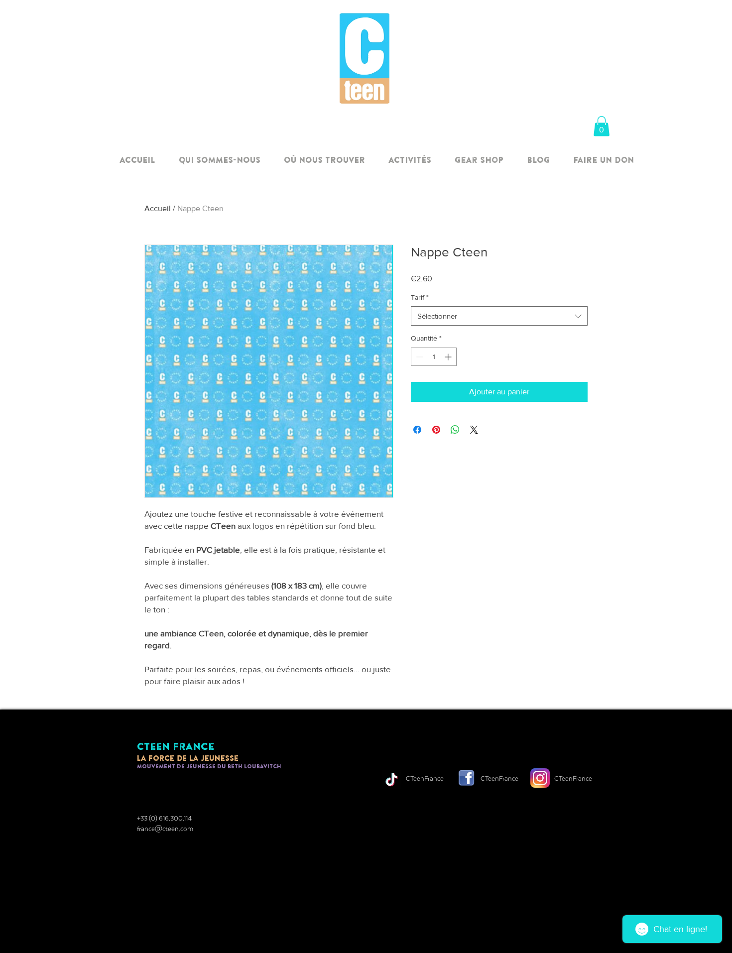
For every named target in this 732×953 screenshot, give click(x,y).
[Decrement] (418, 356)
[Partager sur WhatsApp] (455, 430)
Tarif (420, 297)
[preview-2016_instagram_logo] (540, 778)
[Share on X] (474, 430)
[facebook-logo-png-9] (466, 778)
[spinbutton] (434, 356)
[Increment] (449, 356)
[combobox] (499, 316)
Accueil (157, 208)
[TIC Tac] (391, 779)
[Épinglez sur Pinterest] (436, 430)
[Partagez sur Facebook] (417, 430)
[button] (601, 126)
